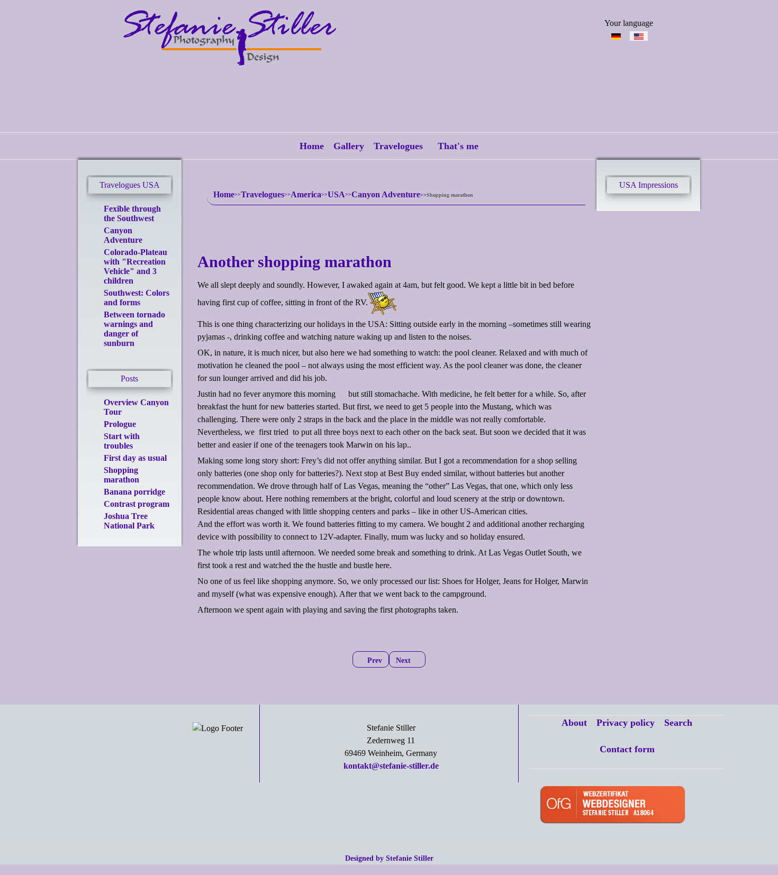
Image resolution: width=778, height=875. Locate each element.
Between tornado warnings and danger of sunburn (134, 329)
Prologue (120, 424)
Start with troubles (122, 441)
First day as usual (135, 457)
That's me (458, 146)
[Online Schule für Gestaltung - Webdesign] (629, 805)
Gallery (348, 146)
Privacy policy (625, 722)
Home (312, 146)
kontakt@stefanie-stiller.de (391, 765)
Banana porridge (134, 491)
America (306, 194)
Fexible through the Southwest (132, 213)
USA (336, 194)
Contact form (627, 749)
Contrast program (136, 503)
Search (678, 722)
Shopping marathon (121, 475)
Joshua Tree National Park (129, 521)
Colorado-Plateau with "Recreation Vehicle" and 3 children (135, 266)
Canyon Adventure (123, 235)
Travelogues (398, 146)
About (574, 722)
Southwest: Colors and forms (136, 297)
